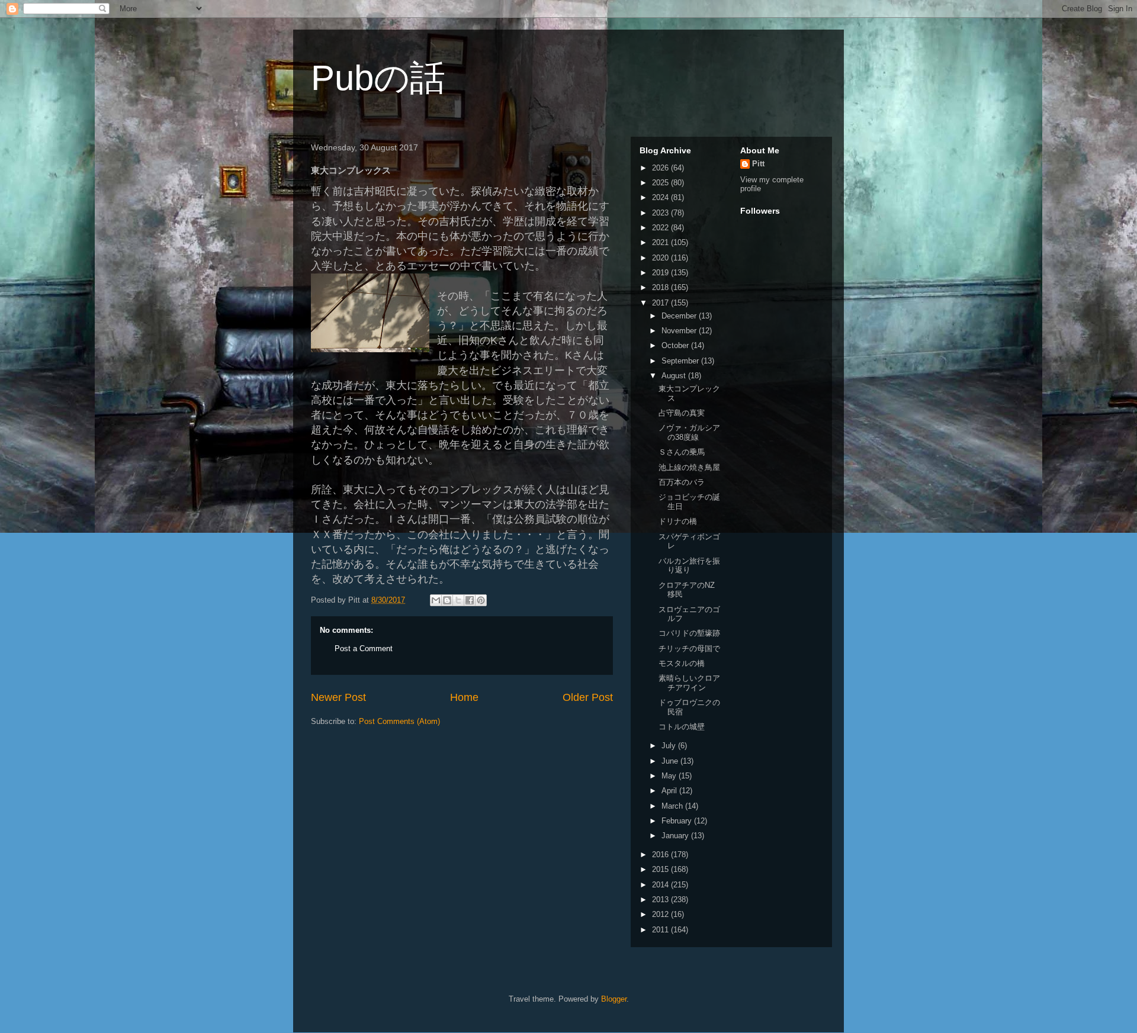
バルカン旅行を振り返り (689, 565)
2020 (661, 257)
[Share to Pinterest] (481, 600)
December (680, 315)
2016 (661, 854)
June (670, 761)
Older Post (588, 697)
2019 (661, 272)
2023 (661, 212)
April (670, 790)
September (681, 360)
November (680, 330)
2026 (661, 167)
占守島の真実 (682, 412)
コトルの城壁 (682, 726)
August (674, 375)
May (670, 775)
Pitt (758, 163)
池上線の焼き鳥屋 (689, 467)
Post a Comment (364, 648)
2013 (661, 899)
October (676, 345)
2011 (661, 929)
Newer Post (338, 697)
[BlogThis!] (447, 600)
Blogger (614, 999)
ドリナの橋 (678, 521)
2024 (661, 197)
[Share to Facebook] (470, 600)
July (669, 745)
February (677, 820)
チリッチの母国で (689, 648)
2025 (661, 182)
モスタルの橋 (682, 663)
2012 (661, 914)
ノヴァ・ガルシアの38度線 (689, 432)
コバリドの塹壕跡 (689, 633)
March (673, 806)
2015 (661, 869)
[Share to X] (458, 600)
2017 (661, 302)
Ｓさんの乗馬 (682, 452)
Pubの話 (378, 78)
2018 (661, 287)
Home (464, 697)
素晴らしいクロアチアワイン (689, 683)
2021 (661, 242)
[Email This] (436, 600)
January (676, 835)
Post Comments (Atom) (399, 721)
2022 (661, 227)
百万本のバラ (682, 482)
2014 (661, 884)
